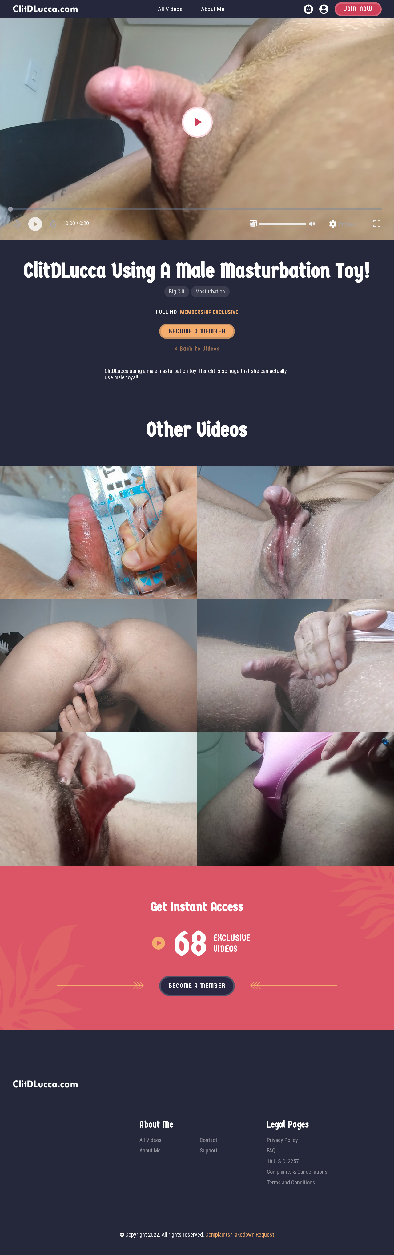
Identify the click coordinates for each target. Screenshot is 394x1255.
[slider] (282, 224)
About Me (212, 9)
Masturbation (210, 291)
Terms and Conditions (291, 1182)
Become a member (197, 986)
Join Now (358, 9)
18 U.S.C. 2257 (283, 1161)
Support (209, 1150)
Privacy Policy (282, 1140)
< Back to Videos (197, 348)
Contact (208, 1140)
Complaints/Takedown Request (239, 1234)
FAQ (271, 1150)
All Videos (170, 9)
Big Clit (177, 291)
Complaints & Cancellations (297, 1171)
